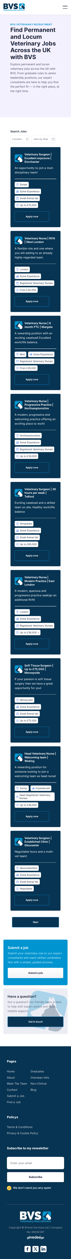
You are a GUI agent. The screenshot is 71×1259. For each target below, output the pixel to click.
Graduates (37, 1071)
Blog (33, 1089)
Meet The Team (17, 1083)
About (11, 1077)
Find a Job (14, 1102)
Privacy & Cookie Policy (22, 1133)
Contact (12, 1089)
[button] (65, 7)
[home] (14, 7)
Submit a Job (15, 1096)
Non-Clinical (39, 1083)
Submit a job (35, 972)
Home (11, 1071)
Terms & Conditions (19, 1127)
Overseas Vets (40, 1077)
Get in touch (35, 1021)
